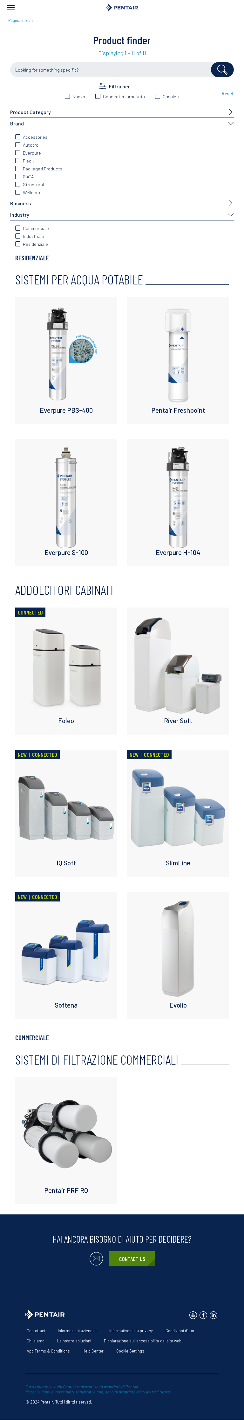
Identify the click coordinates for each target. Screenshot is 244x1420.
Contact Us (132, 1258)
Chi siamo (35, 1340)
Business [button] (20, 203)
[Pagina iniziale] (122, 7)
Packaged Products (42, 168)
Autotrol (31, 145)
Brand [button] (17, 123)
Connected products (124, 96)
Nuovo (78, 96)
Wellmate (32, 192)
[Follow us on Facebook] (203, 1315)
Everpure (32, 153)
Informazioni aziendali (77, 1330)
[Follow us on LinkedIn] (213, 1315)
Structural (33, 184)
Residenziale (35, 244)
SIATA (28, 176)
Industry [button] (19, 215)
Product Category (30, 112)
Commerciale (36, 228)
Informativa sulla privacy (131, 1330)
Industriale (33, 236)
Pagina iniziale (21, 20)
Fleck (28, 160)
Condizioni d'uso (180, 1330)
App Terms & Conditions (48, 1350)
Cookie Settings (130, 1350)
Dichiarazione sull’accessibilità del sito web (142, 1340)
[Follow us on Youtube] (193, 1315)
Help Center (93, 1350)
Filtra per (119, 86)
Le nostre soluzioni (74, 1340)
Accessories (35, 137)
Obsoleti (171, 96)
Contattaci (36, 1330)
